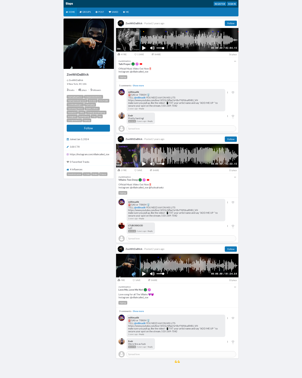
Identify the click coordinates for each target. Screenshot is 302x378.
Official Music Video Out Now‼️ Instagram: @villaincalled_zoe (135, 70)
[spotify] (133, 64)
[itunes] (137, 64)
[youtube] (141, 64)
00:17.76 (132, 347)
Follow (88, 128)
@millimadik (140, 97)
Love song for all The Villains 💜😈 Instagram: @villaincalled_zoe (136, 296)
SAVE (140, 54)
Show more (138, 85)
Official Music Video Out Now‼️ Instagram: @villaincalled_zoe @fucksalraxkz (141, 186)
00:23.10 (132, 231)
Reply (141, 108)
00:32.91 (132, 121)
